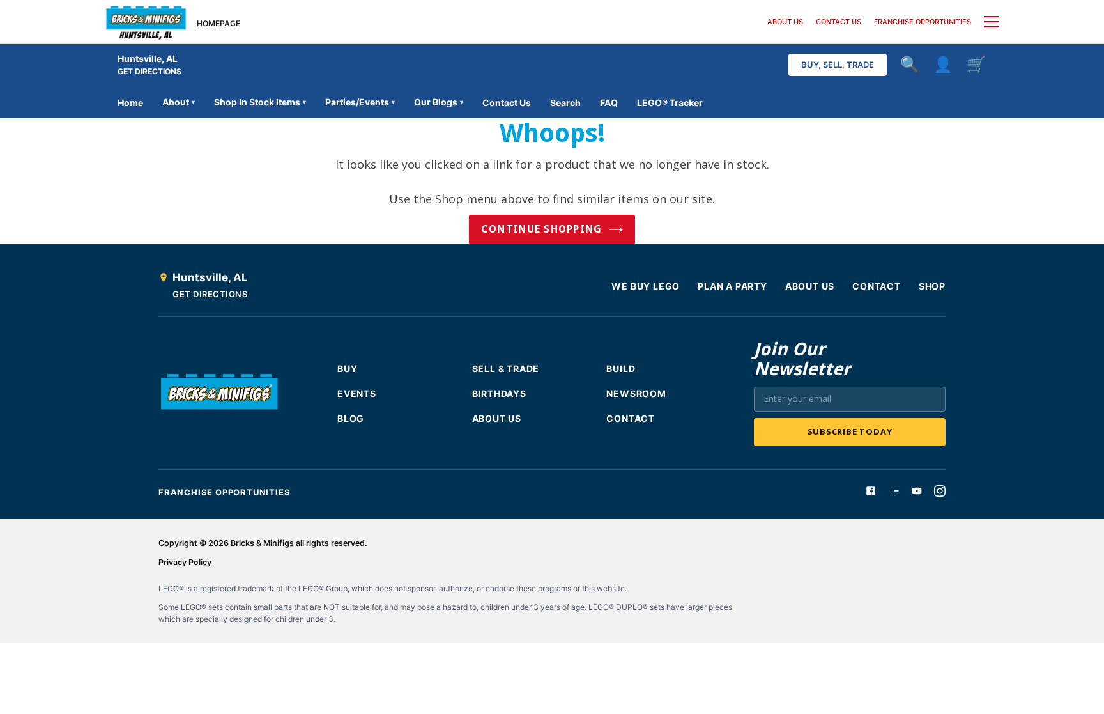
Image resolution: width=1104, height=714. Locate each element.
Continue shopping (541, 229)
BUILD (620, 368)
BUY (347, 368)
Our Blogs (438, 102)
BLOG (350, 418)
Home (130, 102)
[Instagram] (940, 491)
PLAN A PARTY (732, 286)
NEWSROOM (636, 393)
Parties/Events (360, 102)
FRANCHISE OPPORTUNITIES (922, 21)
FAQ (609, 102)
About (178, 102)
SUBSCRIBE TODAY (850, 431)
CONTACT (876, 286)
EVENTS (356, 393)
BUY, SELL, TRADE (837, 64)
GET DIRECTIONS (149, 71)
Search (565, 102)
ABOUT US (785, 21)
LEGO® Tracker (670, 102)
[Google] (894, 491)
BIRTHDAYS (499, 393)
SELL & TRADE (506, 368)
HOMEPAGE (218, 23)
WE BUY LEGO (645, 286)
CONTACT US (838, 21)
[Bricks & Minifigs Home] (146, 22)
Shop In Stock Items (260, 102)
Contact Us (506, 102)
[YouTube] (917, 491)
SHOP (932, 286)
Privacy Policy (184, 562)
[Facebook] (871, 491)
